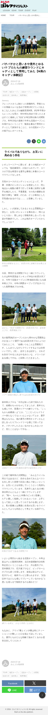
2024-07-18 (15, 81)
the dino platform (27, 712)
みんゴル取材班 (17, 84)
